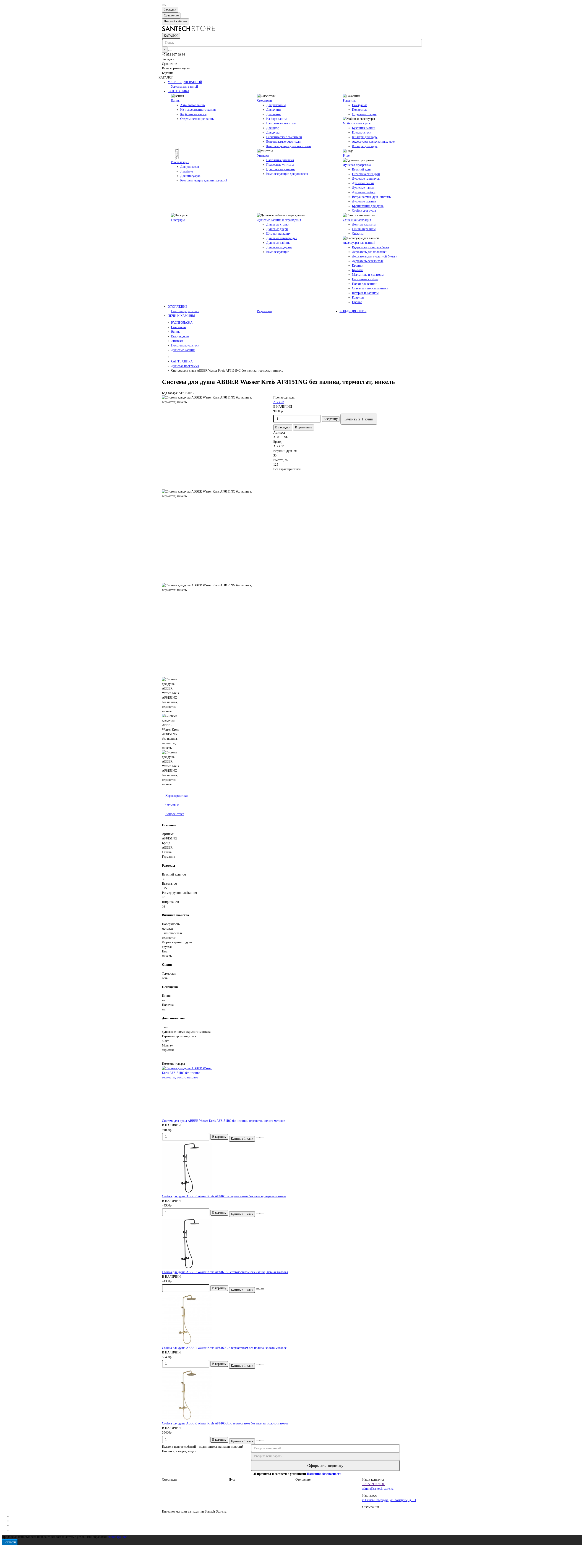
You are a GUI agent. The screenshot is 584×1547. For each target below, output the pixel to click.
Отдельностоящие (364, 114)
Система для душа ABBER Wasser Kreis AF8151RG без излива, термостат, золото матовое (223, 1120)
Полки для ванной (364, 284)
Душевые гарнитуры (366, 178)
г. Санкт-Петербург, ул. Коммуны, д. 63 (389, 1500)
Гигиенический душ (366, 174)
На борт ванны (276, 119)
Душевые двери (277, 229)
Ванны (175, 100)
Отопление (302, 1479)
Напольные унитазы (280, 160)
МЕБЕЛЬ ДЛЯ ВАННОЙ (185, 82)
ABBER (278, 402)
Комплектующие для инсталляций (203, 180)
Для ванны (273, 114)
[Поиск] (170, 50)
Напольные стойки (365, 279)
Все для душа (180, 336)
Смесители (264, 100)
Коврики (358, 297)
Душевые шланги (364, 201)
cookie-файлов (117, 1537)
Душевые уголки (277, 224)
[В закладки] (258, 1137)
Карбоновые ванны (193, 114)
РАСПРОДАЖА (182, 322)
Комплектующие (277, 252)
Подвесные (359, 109)
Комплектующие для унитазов (287, 174)
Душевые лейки (363, 183)
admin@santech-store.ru (378, 1488)
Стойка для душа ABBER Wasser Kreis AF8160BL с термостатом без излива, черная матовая (225, 1272)
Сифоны (357, 233)
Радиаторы (264, 311)
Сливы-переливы (363, 229)
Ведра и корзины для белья (370, 247)
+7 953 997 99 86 (373, 1484)
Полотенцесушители (185, 311)
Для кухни (273, 109)
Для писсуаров (190, 176)
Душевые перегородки (281, 238)
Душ (232, 1479)
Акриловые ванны (192, 105)
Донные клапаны (363, 224)
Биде (346, 155)
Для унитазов (189, 166)
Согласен (10, 1542)
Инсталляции (180, 162)
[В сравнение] (262, 1137)
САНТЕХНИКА (178, 91)
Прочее (357, 302)
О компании (370, 1507)
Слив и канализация (357, 220)
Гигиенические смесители (284, 137)
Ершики (357, 265)
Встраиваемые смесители (283, 141)
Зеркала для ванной (184, 86)
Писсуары (178, 220)
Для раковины (276, 105)
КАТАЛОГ (171, 35)
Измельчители (361, 132)
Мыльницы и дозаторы (367, 274)
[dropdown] (164, 5)
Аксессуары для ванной (359, 242)
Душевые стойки (363, 192)
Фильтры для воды (364, 137)
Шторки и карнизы (365, 293)
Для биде (272, 128)
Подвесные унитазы (280, 164)
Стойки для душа (364, 210)
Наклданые (359, 105)
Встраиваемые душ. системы (371, 197)
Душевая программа (357, 165)
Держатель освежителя (367, 261)
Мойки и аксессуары (357, 123)
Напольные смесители (281, 123)
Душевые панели (363, 187)
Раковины (349, 100)
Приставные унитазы (280, 169)
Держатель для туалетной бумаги (374, 256)
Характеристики (176, 795)
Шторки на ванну (278, 233)
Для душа (272, 132)
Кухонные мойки (363, 128)
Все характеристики (287, 469)
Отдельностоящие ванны (197, 119)
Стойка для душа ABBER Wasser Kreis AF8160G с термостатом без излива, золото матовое (224, 1348)
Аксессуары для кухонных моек (373, 141)
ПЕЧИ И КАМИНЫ (181, 315)
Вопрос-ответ (174, 814)
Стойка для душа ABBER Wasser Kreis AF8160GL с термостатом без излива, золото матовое (225, 1423)
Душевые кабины (278, 242)
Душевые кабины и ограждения (279, 220)
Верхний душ (361, 169)
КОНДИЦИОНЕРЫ (352, 311)
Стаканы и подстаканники (370, 288)
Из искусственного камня (198, 109)
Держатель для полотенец (369, 252)
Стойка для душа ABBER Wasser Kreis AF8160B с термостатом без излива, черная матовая (224, 1196)
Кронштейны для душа (367, 206)
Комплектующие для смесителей (288, 146)
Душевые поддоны (279, 247)
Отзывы (172, 805)
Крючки (357, 270)
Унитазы (263, 155)
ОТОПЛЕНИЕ (178, 306)
